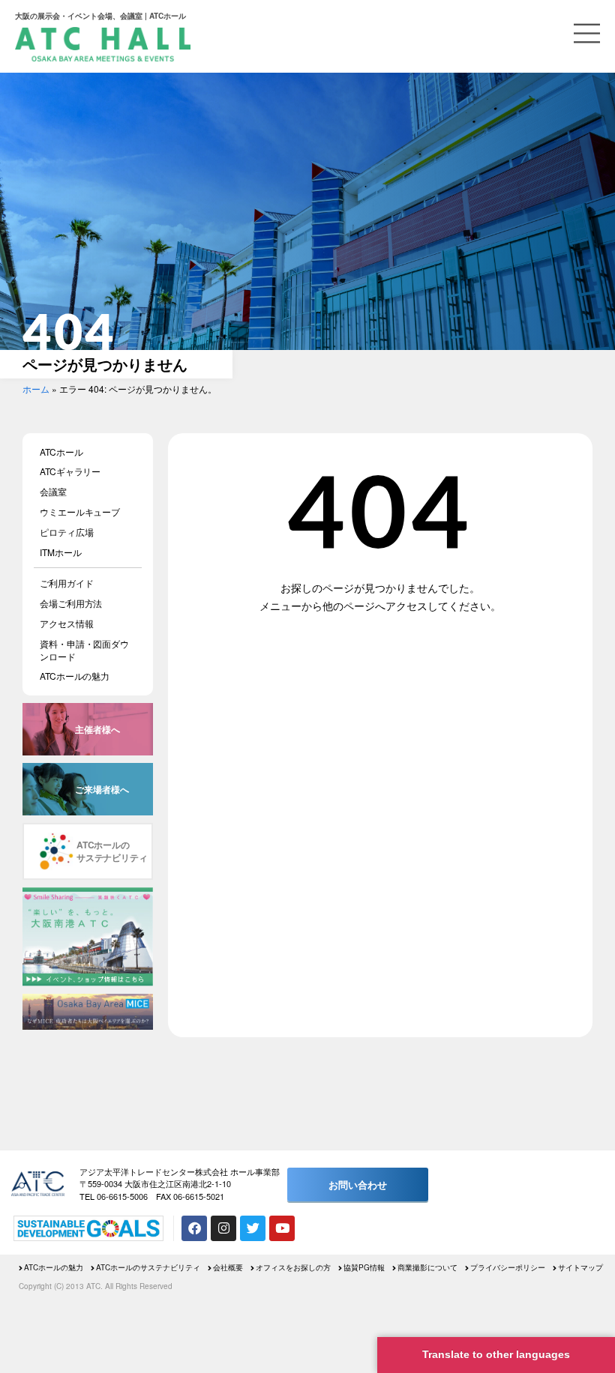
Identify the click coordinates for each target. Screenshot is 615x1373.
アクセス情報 (66, 623)
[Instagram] (223, 1228)
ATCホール (61, 451)
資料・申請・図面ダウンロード (84, 650)
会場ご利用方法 (71, 603)
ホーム (36, 388)
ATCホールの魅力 (75, 675)
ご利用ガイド (66, 582)
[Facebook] (194, 1228)
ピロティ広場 (66, 531)
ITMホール (60, 552)
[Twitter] (253, 1228)
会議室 (53, 491)
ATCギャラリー (70, 471)
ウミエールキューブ (80, 511)
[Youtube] (282, 1228)
